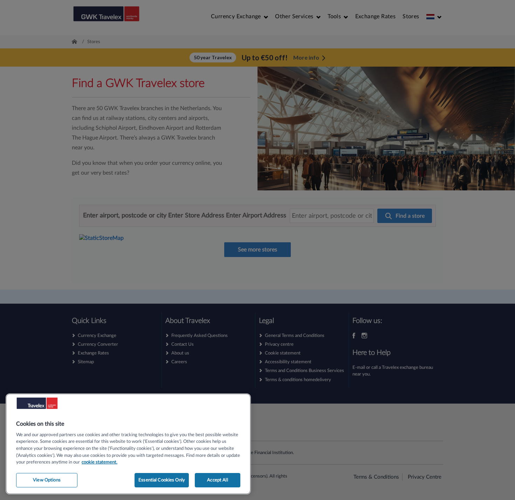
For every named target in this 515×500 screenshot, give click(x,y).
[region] (128, 443)
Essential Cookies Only (161, 480)
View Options (47, 480)
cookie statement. (99, 462)
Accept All (217, 480)
